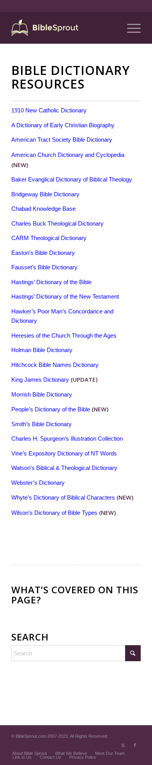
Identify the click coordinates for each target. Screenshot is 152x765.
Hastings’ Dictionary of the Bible (51, 282)
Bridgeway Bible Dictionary (45, 194)
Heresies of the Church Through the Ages (64, 335)
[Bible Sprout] (63, 27)
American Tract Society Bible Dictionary (61, 139)
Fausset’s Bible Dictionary (44, 267)
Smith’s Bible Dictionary (41, 424)
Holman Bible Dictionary (41, 350)
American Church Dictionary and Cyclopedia (67, 154)
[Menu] (130, 27)
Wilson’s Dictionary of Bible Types (54, 512)
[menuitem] (130, 27)
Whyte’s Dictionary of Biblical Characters (63, 497)
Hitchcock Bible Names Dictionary (55, 364)
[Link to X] (123, 745)
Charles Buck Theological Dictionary (57, 223)
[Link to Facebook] (135, 745)
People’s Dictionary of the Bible (50, 409)
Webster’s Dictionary (38, 482)
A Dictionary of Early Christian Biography (63, 125)
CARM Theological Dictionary (49, 238)
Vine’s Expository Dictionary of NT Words (64, 453)
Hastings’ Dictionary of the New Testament (65, 296)
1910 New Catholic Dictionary (49, 110)
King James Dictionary (40, 379)
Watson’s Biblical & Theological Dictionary (64, 467)
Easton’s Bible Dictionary (43, 252)
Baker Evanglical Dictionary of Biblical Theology (71, 179)
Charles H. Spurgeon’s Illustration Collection (67, 438)
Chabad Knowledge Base (43, 208)
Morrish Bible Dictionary (41, 394)
